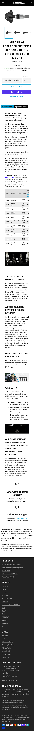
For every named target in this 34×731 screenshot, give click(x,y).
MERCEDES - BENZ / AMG (11, 605)
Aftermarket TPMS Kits (10, 574)
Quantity (25, 76)
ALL (3, 626)
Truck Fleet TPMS (8, 577)
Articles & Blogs (7, 642)
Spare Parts (6, 571)
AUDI (3, 608)
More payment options (16, 96)
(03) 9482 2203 (22, 518)
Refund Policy (6, 651)
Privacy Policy (6, 648)
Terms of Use (6, 654)
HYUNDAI (5, 602)
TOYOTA (5, 586)
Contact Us (5, 657)
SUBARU (5, 623)
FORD (4, 589)
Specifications (21, 107)
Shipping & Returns (8, 645)
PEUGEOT (5, 617)
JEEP (3, 614)
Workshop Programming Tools (12, 568)
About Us (5, 636)
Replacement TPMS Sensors (11, 565)
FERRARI (5, 595)
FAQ (3, 639)
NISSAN (4, 620)
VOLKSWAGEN (7, 599)
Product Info (7, 106)
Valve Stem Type (6, 76)
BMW (4, 611)
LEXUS (4, 592)
